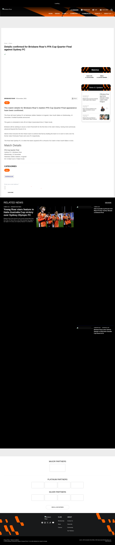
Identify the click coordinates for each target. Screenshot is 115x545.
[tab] (89, 76)
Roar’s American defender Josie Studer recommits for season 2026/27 (89, 110)
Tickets (97, 13)
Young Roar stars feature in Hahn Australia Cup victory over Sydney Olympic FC (19, 212)
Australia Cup (9, 176)
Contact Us (70, 520)
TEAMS (64, 13)
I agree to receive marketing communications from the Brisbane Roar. (23, 188)
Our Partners (70, 530)
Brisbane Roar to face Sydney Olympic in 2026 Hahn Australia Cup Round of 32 (103, 331)
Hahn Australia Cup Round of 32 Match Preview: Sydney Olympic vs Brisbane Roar (103, 210)
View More (108, 202)
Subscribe (10, 192)
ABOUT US (107, 13)
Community (74, 13)
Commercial (86, 13)
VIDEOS (57, 13)
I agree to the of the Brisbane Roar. (18, 186)
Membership (61, 520)
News (10, 43)
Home (5, 43)
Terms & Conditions (15, 540)
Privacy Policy (16, 186)
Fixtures (60, 527)
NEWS (51, 13)
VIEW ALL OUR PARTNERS (57, 507)
